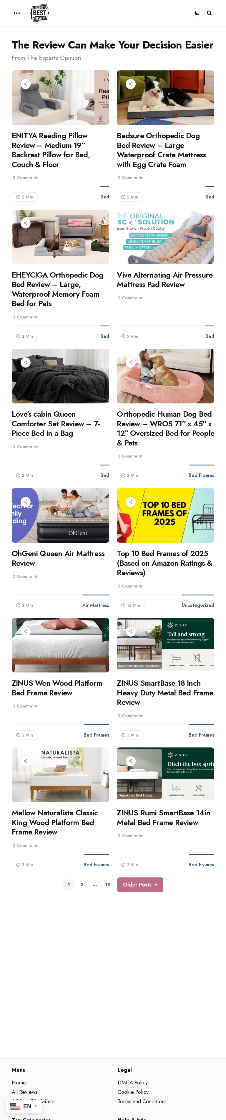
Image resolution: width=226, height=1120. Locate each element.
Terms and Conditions (142, 1101)
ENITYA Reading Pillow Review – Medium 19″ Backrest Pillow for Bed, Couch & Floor (51, 150)
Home (19, 1082)
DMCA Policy (133, 1082)
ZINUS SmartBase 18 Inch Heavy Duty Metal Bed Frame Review (165, 692)
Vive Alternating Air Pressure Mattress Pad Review (164, 279)
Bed (104, 196)
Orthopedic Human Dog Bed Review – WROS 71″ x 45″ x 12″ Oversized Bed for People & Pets (165, 428)
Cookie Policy (133, 1092)
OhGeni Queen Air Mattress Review (58, 558)
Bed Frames (201, 475)
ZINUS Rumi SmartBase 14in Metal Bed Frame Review (163, 817)
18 (107, 884)
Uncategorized (198, 605)
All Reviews (24, 1092)
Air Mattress (95, 605)
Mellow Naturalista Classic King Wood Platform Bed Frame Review (55, 822)
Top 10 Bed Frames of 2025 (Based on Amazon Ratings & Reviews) (164, 563)
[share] (26, 84)
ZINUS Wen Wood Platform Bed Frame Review (57, 687)
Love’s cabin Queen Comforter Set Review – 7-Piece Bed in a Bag (56, 423)
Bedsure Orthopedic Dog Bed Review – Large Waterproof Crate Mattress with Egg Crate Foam (161, 150)
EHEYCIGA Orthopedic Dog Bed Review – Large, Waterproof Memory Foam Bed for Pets (58, 289)
